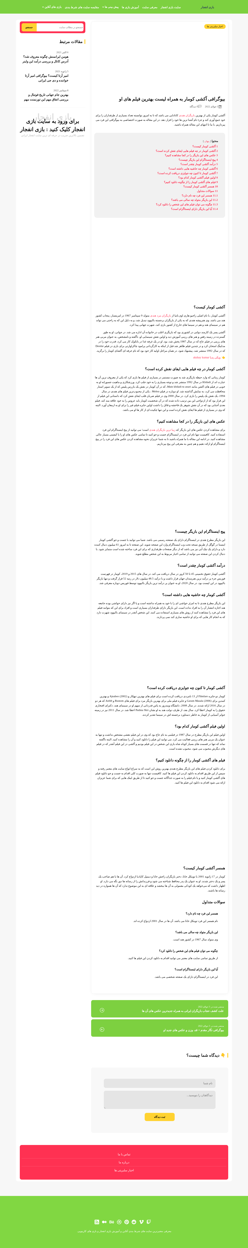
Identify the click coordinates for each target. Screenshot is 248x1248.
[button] (124, 624)
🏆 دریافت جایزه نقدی (124, 637)
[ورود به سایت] (124, 611)
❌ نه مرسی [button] (124, 646)
